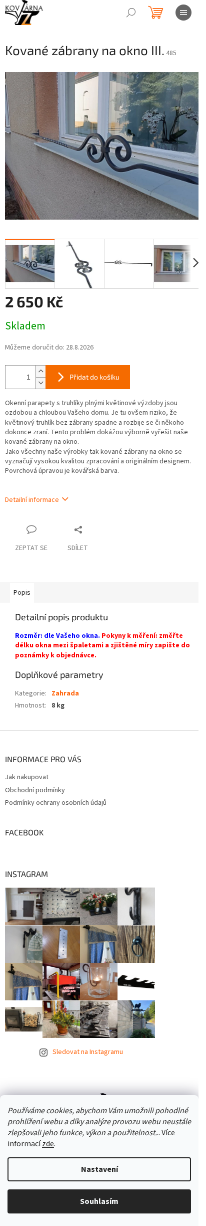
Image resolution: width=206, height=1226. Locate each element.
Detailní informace (32, 500)
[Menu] (184, 13)
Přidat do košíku (95, 377)
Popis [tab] (22, 593)
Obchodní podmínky (35, 790)
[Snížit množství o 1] (41, 383)
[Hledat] (131, 13)
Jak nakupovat (26, 777)
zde (48, 1143)
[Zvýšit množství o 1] (41, 371)
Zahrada (65, 693)
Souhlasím (99, 1201)
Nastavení (99, 1169)
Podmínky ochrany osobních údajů (55, 803)
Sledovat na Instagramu (87, 1052)
